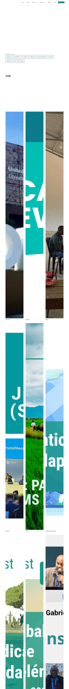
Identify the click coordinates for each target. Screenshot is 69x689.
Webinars (49, 2)
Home (23, 2)
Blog (55, 2)
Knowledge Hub (61, 2)
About (28, 2)
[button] (34, 2)
